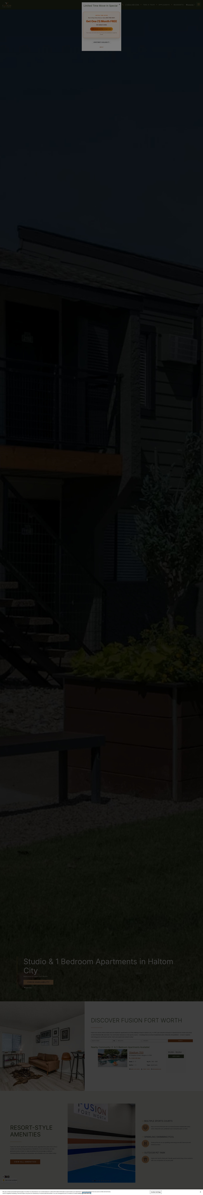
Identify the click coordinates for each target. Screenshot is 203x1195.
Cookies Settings (156, 1192)
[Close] (200, 1192)
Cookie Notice (87, 1193)
